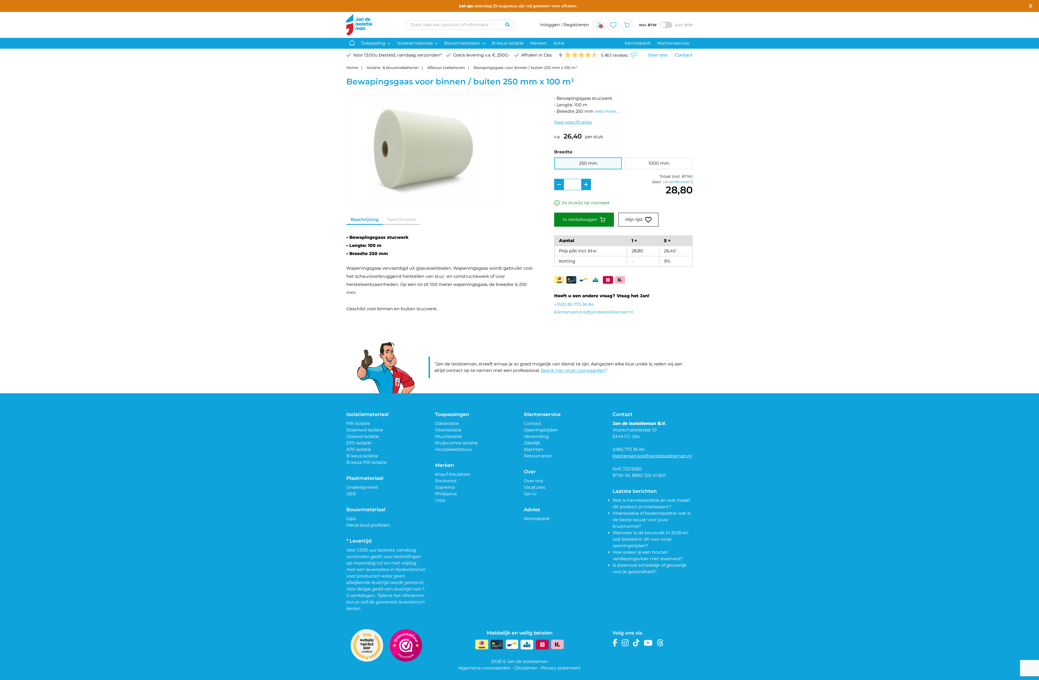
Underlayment (362, 487)
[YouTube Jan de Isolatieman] (648, 643)
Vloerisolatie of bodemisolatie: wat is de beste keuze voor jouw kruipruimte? (652, 520)
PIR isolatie (358, 423)
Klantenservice (673, 43)
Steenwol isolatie (364, 430)
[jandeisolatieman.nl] (370, 25)
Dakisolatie (447, 423)
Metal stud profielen (368, 525)
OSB (351, 493)
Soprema (445, 487)
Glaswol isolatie (362, 436)
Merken (538, 43)
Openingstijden (541, 430)
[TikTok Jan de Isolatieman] (636, 643)
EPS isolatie (358, 442)
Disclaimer (525, 668)
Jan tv (530, 493)
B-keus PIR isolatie (366, 462)
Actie (558, 43)
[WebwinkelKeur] (406, 645)
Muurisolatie (448, 436)
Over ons (657, 55)
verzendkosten (676, 181)
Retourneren (538, 455)
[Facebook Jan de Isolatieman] (615, 643)
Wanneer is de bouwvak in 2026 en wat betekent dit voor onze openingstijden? (650, 539)
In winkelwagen (580, 219)
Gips (351, 518)
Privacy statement (561, 668)
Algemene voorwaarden (484, 668)
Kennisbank (638, 43)
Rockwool (445, 480)
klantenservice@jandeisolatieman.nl (593, 312)
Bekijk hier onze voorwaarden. (573, 370)
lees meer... (607, 111)
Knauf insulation (452, 474)
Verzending (536, 436)
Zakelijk (532, 442)
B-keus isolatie (508, 43)
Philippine (446, 493)
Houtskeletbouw (453, 449)
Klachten (533, 449)
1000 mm (659, 163)
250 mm (588, 163)
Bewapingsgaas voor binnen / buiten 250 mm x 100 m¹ (525, 67)
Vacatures (534, 487)
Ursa (440, 500)
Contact (684, 55)
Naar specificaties (573, 122)
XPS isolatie (358, 449)
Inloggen (550, 24)
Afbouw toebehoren (446, 67)
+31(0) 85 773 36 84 (574, 304)
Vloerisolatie (448, 430)
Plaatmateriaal (364, 478)
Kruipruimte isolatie (456, 442)
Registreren (576, 24)
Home (352, 67)
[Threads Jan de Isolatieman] (660, 643)
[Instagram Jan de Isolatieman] (625, 643)
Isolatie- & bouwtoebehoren (393, 67)
